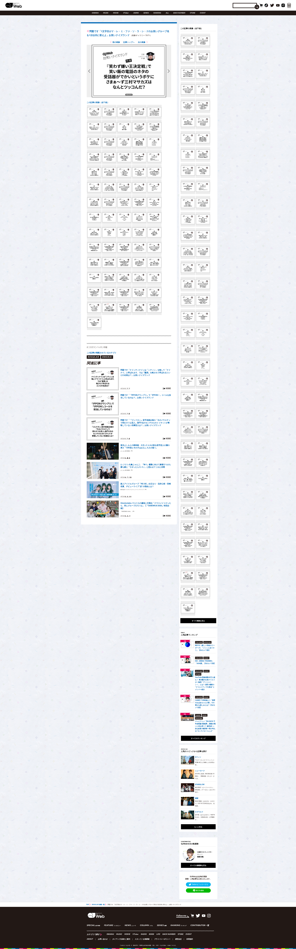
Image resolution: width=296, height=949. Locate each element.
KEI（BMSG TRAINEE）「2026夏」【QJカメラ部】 (205, 662)
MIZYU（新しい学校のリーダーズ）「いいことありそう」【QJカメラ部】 (205, 647)
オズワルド (199, 812)
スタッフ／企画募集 (142, 939)
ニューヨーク (200, 770)
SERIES (146, 13)
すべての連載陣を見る (198, 865)
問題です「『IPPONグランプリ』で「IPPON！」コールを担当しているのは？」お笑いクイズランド (145, 396)
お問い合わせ (103, 939)
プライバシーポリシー (162, 939)
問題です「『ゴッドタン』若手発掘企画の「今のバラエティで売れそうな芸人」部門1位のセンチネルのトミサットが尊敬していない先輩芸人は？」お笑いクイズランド (145, 423)
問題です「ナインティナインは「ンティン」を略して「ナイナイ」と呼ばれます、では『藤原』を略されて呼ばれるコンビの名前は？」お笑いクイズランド (145, 372)
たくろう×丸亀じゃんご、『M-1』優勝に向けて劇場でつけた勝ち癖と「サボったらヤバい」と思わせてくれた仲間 (145, 465)
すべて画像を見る (198, 621)
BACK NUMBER (179, 13)
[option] (190, 855)
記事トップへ (128, 42)
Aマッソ (198, 757)
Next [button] (211, 854)
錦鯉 (196, 798)
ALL (167, 13)
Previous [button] (183, 854)
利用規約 (189, 939)
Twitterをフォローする (200, 884)
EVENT (202, 13)
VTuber (126, 13)
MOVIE (116, 13)
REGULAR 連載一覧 (98, 904)
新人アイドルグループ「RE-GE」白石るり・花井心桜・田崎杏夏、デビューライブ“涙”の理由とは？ (145, 485)
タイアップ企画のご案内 (121, 939)
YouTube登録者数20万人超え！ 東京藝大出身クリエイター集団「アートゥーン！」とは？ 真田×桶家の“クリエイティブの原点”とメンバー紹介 (205, 683)
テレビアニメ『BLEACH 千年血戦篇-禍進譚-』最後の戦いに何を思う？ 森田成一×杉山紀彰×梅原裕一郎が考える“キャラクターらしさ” (205, 726)
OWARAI (95, 13)
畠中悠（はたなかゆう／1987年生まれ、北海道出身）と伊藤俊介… (205, 817)
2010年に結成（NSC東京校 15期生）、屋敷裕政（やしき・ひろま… (204, 776)
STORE (192, 13)
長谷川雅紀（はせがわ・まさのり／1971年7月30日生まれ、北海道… (205, 803)
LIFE (158, 934)
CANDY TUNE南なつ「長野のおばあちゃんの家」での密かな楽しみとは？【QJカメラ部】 (205, 704)
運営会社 (178, 939)
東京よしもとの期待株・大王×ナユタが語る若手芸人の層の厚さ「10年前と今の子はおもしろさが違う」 (145, 446)
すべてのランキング (198, 738)
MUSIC (105, 13)
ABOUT (90, 939)
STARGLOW (199, 784)
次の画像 (141, 42)
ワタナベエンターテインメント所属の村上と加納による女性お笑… (204, 762)
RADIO (144, 934)
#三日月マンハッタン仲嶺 (97, 347)
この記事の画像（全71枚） (98, 102)
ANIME (136, 13)
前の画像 (116, 42)
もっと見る (198, 827)
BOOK (151, 934)
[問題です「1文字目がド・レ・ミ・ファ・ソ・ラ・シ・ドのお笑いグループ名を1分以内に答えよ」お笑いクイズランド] (94, 112)
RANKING (157, 13)
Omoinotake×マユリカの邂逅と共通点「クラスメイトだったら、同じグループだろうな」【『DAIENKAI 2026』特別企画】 (145, 506)
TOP (87, 904)
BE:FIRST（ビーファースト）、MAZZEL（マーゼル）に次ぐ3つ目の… (205, 789)
